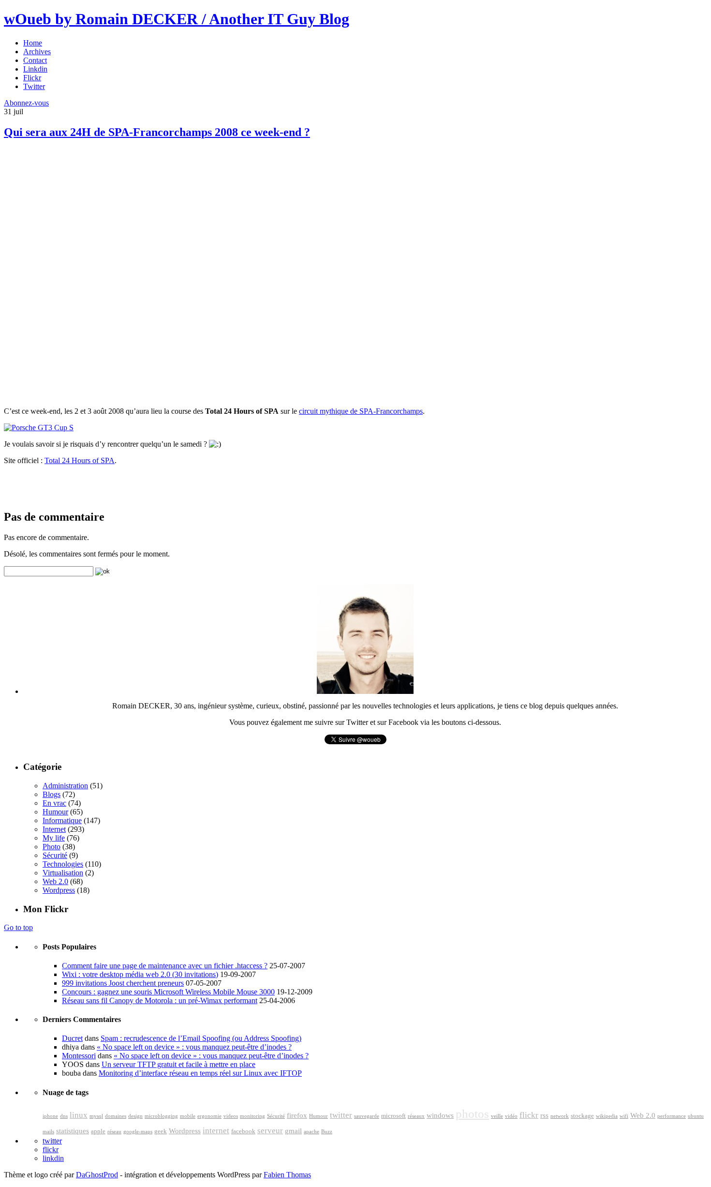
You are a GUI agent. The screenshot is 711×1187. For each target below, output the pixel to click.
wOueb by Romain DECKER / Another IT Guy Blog (176, 19)
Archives (37, 51)
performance (671, 1116)
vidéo (511, 1116)
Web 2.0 (55, 881)
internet (216, 1130)
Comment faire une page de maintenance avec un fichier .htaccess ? (164, 966)
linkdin (53, 1158)
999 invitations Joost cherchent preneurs (123, 983)
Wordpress (59, 890)
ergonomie (209, 1116)
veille (497, 1116)
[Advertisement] (76, 217)
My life (54, 838)
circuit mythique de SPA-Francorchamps (361, 411)
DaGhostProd (97, 1175)
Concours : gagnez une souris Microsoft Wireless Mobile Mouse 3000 (168, 992)
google (353, 1128)
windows (440, 1115)
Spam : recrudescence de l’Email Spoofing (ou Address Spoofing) (201, 1038)
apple (98, 1131)
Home (32, 43)
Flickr (32, 78)
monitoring (252, 1116)
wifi (624, 1116)
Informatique (62, 820)
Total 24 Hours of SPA (79, 460)
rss (544, 1115)
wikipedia (607, 1116)
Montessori (79, 1056)
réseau (114, 1131)
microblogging (161, 1116)
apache (311, 1131)
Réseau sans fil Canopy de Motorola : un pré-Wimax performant (159, 1000)
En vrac (54, 803)
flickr (528, 1115)
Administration (65, 785)
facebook (243, 1131)
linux (79, 1115)
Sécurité (55, 855)
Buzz (326, 1131)
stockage (582, 1115)
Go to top (18, 927)
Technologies (63, 864)
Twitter (34, 86)
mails (48, 1131)
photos (472, 1113)
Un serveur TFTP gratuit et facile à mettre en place (178, 1064)
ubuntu (696, 1116)
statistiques (72, 1131)
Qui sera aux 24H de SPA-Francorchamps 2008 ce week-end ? (157, 132)
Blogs (51, 794)
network (559, 1116)
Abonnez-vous (26, 103)
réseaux (416, 1116)
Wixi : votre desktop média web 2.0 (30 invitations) (140, 974)
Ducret (72, 1038)
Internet (54, 829)
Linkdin (35, 69)
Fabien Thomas (287, 1175)
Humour (55, 812)
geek (160, 1131)
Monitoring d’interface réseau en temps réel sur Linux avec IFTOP (200, 1073)
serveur (270, 1130)
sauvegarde (366, 1116)
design (135, 1116)
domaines (115, 1116)
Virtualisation (63, 873)
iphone (50, 1116)
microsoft (393, 1115)
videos (230, 1116)
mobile (187, 1116)
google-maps (137, 1131)
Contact (35, 60)
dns (64, 1116)
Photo (51, 846)
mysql (96, 1116)
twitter (341, 1115)
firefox (297, 1115)
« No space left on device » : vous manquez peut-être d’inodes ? (194, 1047)
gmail (293, 1131)
